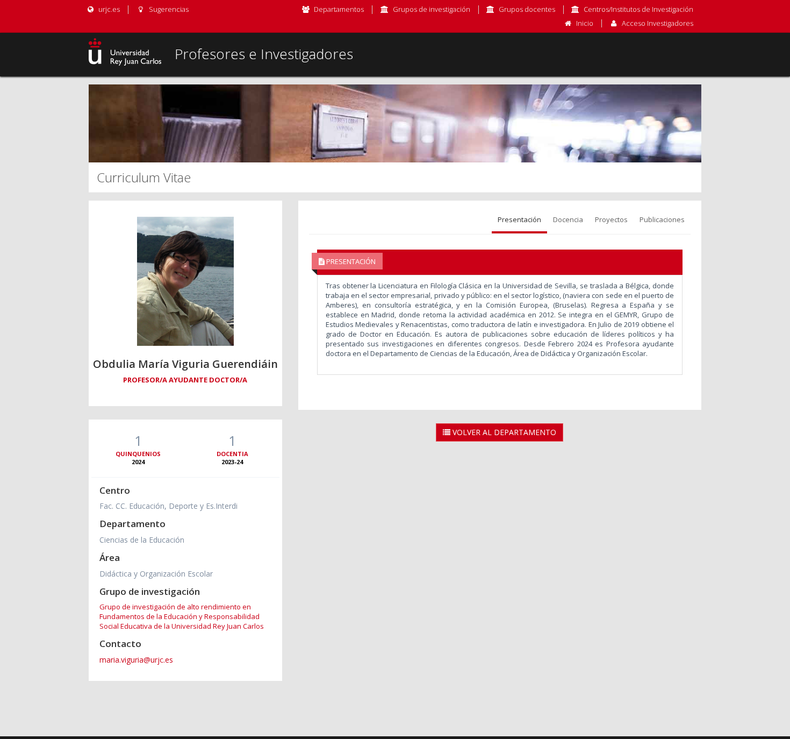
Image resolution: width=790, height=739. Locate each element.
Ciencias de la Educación (141, 540)
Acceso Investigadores (657, 23)
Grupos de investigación (431, 9)
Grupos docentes (527, 9)
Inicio (584, 23)
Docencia (568, 219)
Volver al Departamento (503, 432)
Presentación (519, 219)
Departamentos (339, 9)
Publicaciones (662, 219)
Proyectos (611, 219)
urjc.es (108, 9)
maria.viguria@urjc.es (136, 660)
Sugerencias (167, 9)
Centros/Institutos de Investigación (638, 9)
